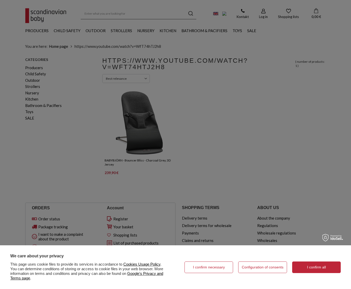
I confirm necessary (209, 267)
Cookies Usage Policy (141, 264)
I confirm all (316, 267)
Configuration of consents (262, 267)
